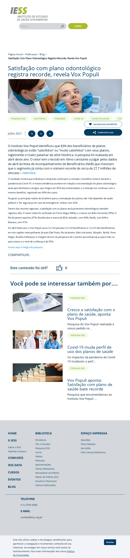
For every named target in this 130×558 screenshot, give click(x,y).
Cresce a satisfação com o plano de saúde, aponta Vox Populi (91, 314)
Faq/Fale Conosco (17, 451)
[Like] (59, 268)
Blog (12, 487)
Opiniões (85, 439)
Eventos (14, 479)
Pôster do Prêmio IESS (46, 476)
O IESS (12, 440)
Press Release (88, 444)
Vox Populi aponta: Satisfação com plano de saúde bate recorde (89, 384)
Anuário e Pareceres (46, 481)
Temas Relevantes (45, 468)
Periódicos (40, 439)
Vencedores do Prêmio (47, 472)
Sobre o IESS (14, 447)
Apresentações (43, 464)
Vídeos (38, 456)
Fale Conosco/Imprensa (93, 452)
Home (12, 433)
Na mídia (86, 448)
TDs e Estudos (42, 444)
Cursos (13, 472)
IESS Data (15, 465)
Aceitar (110, 542)
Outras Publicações (45, 485)
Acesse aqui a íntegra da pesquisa (25, 247)
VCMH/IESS (15, 458)
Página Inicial (15, 54)
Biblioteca (43, 433)
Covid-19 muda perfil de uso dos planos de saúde (90, 349)
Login (78, 26)
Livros (38, 452)
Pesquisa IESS (42, 448)
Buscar (63, 26)
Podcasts (40, 460)
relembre (29, 173)
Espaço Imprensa (94, 433)
